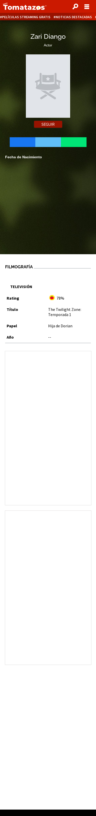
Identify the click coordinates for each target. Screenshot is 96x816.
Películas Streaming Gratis (26, 17)
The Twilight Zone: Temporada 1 (64, 312)
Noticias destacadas (74, 17)
